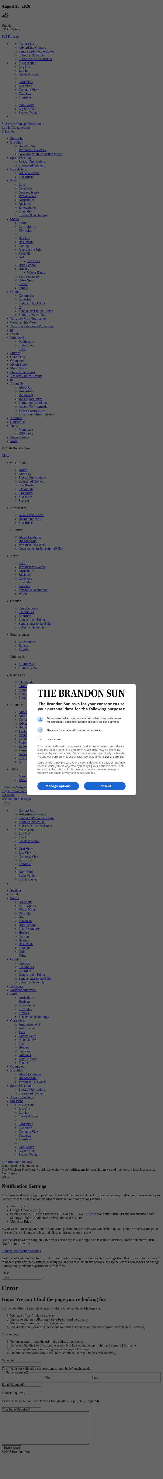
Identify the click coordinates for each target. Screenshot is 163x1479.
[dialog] (81, 739)
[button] (81, 739)
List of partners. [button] (114, 756)
